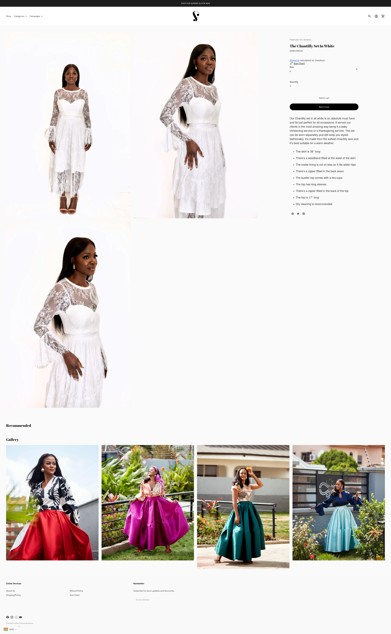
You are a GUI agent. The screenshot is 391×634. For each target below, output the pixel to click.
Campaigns (35, 16)
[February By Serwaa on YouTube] (20, 617)
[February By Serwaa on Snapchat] (16, 617)
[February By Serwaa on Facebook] (7, 617)
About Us (10, 590)
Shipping (294, 60)
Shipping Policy (13, 595)
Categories (19, 16)
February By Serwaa (26, 623)
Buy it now (324, 106)
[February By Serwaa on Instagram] (11, 617)
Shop (8, 16)
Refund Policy (76, 590)
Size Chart (75, 595)
